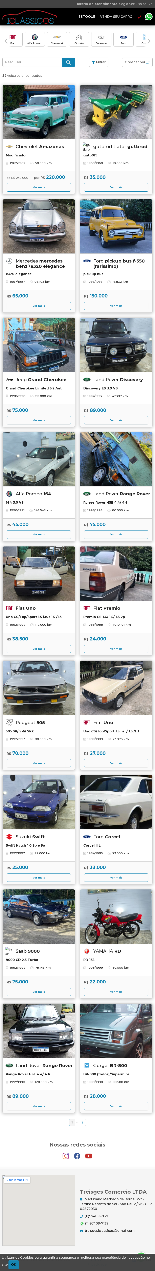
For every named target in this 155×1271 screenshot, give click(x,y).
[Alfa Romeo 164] (39, 459)
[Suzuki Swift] (39, 802)
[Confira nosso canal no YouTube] (88, 1154)
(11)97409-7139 (96, 1216)
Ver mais (39, 187)
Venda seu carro (116, 17)
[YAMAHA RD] (116, 916)
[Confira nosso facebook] (77, 1154)
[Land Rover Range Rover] (116, 459)
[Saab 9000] (39, 916)
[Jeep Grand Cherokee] (39, 345)
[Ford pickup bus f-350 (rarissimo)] (116, 226)
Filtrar (100, 62)
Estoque (87, 17)
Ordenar (135, 62)
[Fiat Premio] (116, 573)
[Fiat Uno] (39, 573)
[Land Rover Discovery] (116, 345)
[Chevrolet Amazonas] (39, 112)
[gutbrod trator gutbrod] (116, 112)
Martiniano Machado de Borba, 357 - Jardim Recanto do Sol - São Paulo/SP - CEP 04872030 (116, 1204)
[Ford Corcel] (116, 802)
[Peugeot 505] (39, 688)
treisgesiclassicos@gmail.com (109, 1231)
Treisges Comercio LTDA (29, 17)
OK (13, 1265)
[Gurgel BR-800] (116, 1031)
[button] (6, 41)
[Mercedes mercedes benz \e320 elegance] (39, 226)
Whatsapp (149, 17)
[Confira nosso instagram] (66, 1154)
